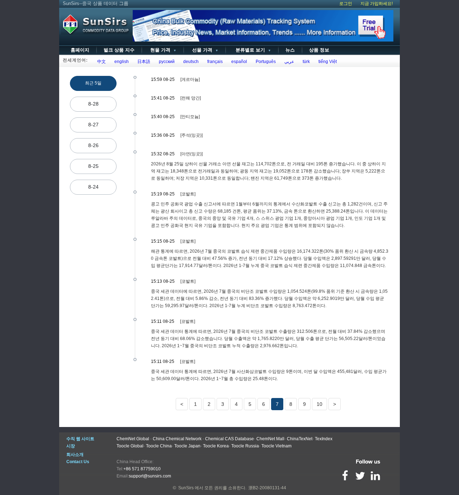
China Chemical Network (177, 438)
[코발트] (187, 193)
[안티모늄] (190, 116)
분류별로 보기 (252, 50)
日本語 (142, 61)
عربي (288, 61)
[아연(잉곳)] (191, 153)
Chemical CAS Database (229, 438)
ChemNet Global (133, 438)
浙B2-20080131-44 (267, 487)
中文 (100, 61)
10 (319, 404)
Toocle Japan (187, 445)
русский (166, 61)
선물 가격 (204, 50)
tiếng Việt (326, 61)
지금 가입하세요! (376, 3)
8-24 (93, 187)
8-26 (93, 145)
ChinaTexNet (299, 438)
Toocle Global (130, 445)
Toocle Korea (216, 445)
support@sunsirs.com (150, 476)
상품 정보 (319, 50)
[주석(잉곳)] (191, 135)
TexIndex (323, 438)
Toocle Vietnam (276, 445)
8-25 (93, 166)
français (214, 61)
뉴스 (290, 50)
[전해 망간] (190, 98)
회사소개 (75, 454)
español (238, 61)
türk (305, 61)
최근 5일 (93, 83)
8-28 (93, 104)
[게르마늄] (190, 79)
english (120, 61)
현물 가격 (162, 50)
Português (265, 61)
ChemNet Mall (270, 438)
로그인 (345, 3)
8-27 (93, 124)
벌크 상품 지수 (119, 50)
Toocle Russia (245, 445)
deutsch (190, 61)
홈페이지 (80, 50)
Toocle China (159, 445)
